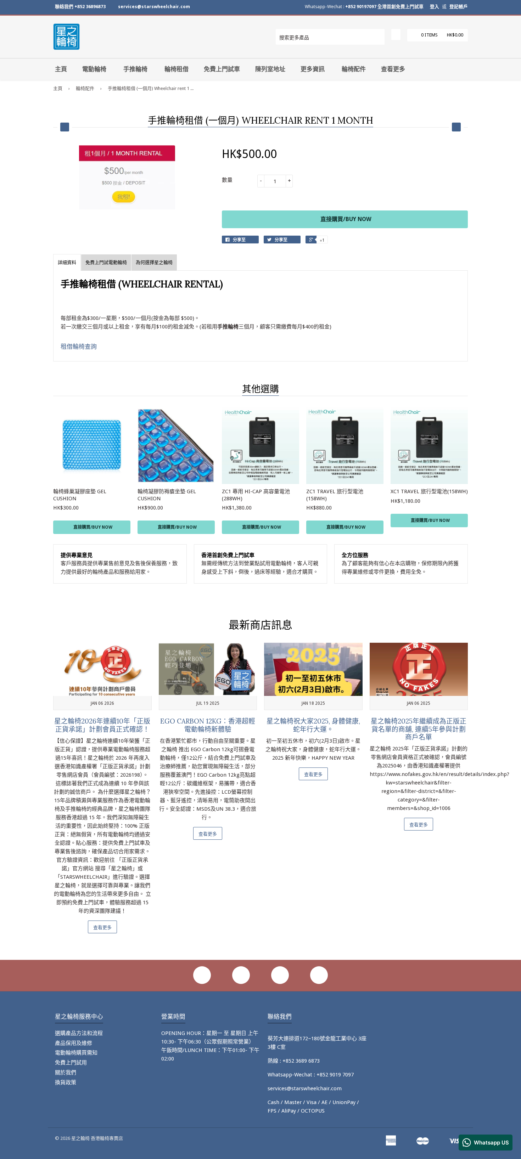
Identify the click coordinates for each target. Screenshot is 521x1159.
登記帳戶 (458, 6)
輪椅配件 (354, 69)
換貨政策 (65, 1082)
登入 (434, 6)
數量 (227, 180)
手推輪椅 (135, 69)
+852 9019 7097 (335, 1074)
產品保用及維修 (73, 1043)
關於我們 (65, 1072)
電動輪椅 (94, 69)
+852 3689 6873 (301, 1061)
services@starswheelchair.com (154, 6)
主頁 (61, 69)
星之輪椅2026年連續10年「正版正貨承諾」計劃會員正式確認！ (102, 725)
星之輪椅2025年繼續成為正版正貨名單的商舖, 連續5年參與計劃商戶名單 (418, 729)
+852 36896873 (90, 6)
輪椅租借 (176, 69)
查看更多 (393, 69)
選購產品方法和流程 (79, 1033)
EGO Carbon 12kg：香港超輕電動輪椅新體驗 (207, 725)
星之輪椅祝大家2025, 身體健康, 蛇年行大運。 (313, 725)
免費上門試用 (71, 1062)
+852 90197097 (360, 6)
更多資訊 (313, 69)
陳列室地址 (270, 69)
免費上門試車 (222, 69)
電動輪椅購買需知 (76, 1053)
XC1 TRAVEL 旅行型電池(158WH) (429, 491)
